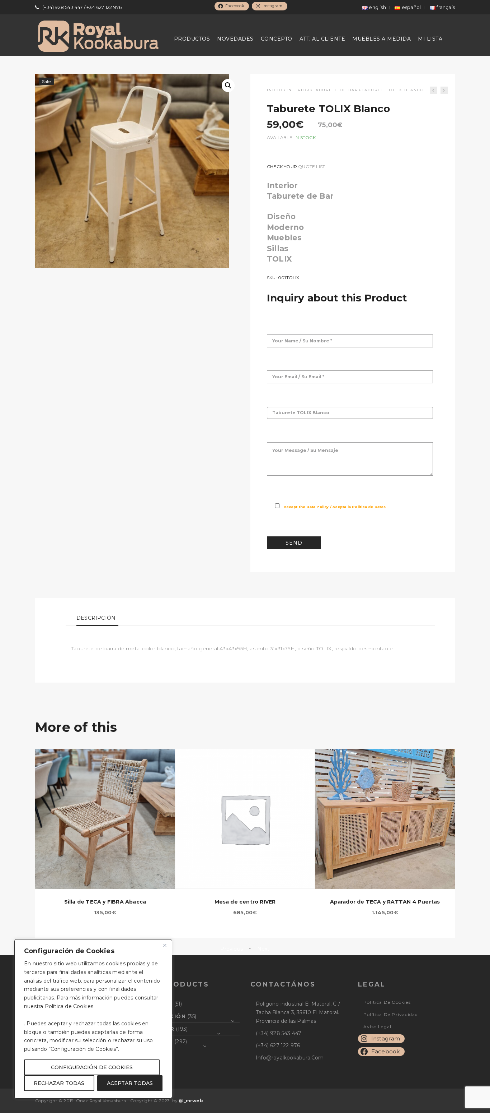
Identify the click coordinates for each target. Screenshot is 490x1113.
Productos (192, 39)
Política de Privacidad (390, 1014)
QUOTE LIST (311, 166)
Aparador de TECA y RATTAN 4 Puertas (385, 902)
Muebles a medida (381, 39)
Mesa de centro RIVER (245, 902)
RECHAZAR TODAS (59, 1083)
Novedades (235, 39)
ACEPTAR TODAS (130, 1083)
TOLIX (279, 258)
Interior (298, 90)
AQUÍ (102, 1006)
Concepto (276, 39)
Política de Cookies (387, 1002)
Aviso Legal (377, 1026)
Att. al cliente (322, 39)
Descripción (96, 618)
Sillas (277, 248)
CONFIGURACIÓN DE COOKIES (92, 1067)
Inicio (275, 90)
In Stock (305, 137)
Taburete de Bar (335, 90)
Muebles (284, 237)
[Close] (164, 945)
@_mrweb (191, 1100)
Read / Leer (398, 507)
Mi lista (430, 39)
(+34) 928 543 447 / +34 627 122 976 (82, 7)
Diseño (281, 216)
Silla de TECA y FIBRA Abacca (105, 902)
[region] (93, 1019)
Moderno (285, 227)
